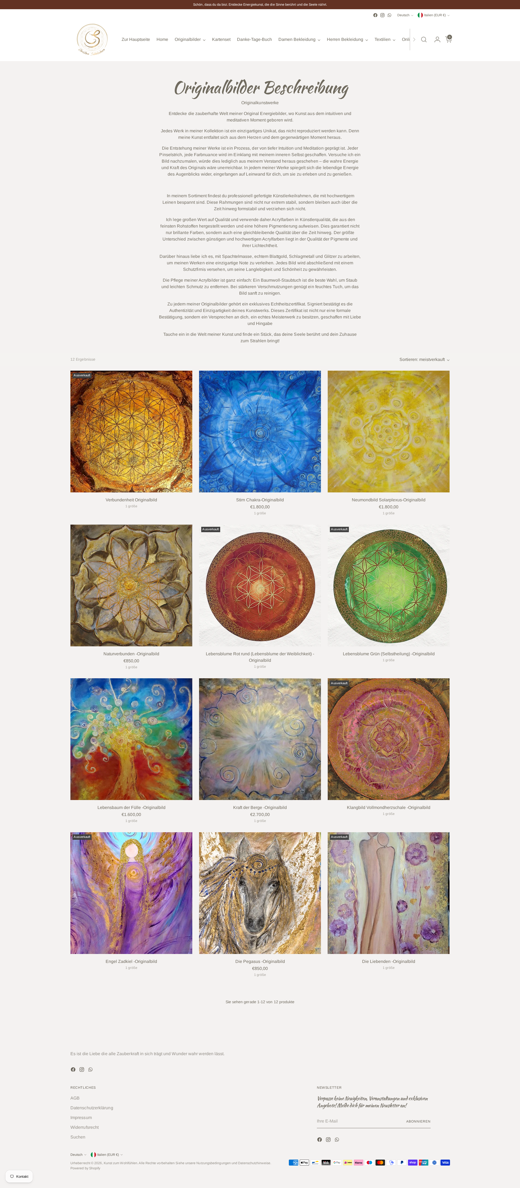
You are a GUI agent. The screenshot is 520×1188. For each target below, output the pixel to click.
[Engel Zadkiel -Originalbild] (131, 893)
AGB (75, 1098)
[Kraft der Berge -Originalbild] (260, 739)
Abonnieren (418, 1121)
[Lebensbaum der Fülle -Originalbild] (131, 739)
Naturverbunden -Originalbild (131, 653)
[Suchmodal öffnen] (423, 39)
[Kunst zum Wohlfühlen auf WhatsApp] (389, 15)
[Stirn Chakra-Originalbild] (260, 431)
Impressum (81, 1117)
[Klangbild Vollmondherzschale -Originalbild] (389, 739)
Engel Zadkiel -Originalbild (131, 961)
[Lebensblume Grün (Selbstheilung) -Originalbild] (389, 585)
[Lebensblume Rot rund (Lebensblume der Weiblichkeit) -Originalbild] (260, 585)
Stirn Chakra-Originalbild (260, 500)
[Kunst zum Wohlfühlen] (92, 39)
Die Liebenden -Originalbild (388, 961)
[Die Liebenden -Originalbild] (389, 893)
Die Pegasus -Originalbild (260, 961)
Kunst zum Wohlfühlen (121, 1163)
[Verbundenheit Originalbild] (131, 431)
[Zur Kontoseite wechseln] (435, 39)
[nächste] (414, 39)
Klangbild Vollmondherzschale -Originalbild (388, 807)
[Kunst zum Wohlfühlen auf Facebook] (375, 15)
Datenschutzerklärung (91, 1107)
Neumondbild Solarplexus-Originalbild (388, 500)
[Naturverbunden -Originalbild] (131, 585)
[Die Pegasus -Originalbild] (260, 893)
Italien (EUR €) (435, 15)
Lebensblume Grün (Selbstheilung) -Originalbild (389, 653)
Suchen (77, 1137)
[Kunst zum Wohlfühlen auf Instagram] (382, 15)
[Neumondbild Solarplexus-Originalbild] (389, 431)
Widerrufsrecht (84, 1127)
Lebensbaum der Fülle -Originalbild (131, 807)
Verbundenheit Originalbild (131, 500)
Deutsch (403, 15)
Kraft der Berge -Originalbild (260, 807)
